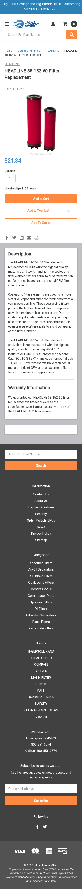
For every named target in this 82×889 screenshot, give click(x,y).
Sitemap (41, 540)
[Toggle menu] (7, 24)
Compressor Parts (41, 596)
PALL (41, 691)
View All (41, 717)
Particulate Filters (41, 628)
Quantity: (10, 170)
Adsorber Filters (41, 563)
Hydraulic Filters (41, 602)
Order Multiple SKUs (41, 520)
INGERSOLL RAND (41, 651)
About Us (41, 501)
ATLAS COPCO (41, 658)
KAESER (41, 704)
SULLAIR (41, 671)
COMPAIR (41, 664)
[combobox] (41, 34)
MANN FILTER (41, 678)
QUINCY (41, 684)
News (41, 527)
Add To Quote (41, 222)
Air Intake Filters (41, 576)
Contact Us (41, 494)
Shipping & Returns (41, 507)
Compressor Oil (41, 589)
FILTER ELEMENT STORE (41, 710)
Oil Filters (41, 609)
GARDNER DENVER (41, 697)
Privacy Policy (41, 533)
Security (41, 514)
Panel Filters (41, 622)
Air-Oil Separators (41, 569)
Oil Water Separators (41, 615)
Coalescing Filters (41, 583)
